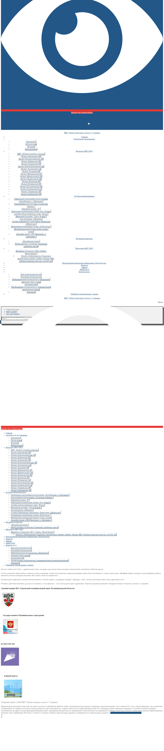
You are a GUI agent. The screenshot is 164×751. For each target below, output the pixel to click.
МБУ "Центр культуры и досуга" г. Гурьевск (82, 133)
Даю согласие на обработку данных (125, 713)
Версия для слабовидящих (82, 113)
